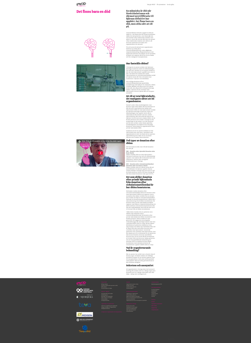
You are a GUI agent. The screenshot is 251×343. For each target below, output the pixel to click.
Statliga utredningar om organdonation (108, 307)
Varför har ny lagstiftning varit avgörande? (109, 305)
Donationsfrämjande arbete (131, 291)
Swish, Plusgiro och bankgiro (106, 297)
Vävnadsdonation (129, 311)
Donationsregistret (129, 288)
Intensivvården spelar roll (131, 287)
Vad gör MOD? (151, 4)
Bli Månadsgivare (104, 295)
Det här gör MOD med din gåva (107, 293)
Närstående (153, 292)
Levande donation (155, 282)
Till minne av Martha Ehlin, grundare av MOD (109, 285)
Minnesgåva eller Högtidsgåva (107, 296)
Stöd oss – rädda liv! (105, 291)
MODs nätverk (104, 287)
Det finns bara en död (130, 305)
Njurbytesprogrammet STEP (156, 284)
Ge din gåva (170, 4)
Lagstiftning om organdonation (107, 303)
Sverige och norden (130, 285)
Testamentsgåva (104, 299)
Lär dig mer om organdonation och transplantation (111, 312)
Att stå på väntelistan (155, 289)
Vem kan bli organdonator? (131, 308)
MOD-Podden (154, 305)
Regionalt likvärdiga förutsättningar (133, 296)
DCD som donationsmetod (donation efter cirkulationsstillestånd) (134, 298)
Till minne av (153, 295)
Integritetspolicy (154, 309)
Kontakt (153, 301)
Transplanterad (154, 291)
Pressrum (153, 299)
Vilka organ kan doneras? (131, 310)
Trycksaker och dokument (156, 303)
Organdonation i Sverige (131, 303)
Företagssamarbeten (105, 300)
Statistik (128, 282)
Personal (153, 296)
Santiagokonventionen (105, 308)
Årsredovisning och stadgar (106, 288)
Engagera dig (154, 307)
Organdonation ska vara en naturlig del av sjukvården (136, 300)
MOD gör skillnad (104, 284)
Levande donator (154, 293)
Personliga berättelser (156, 287)
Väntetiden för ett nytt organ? (131, 307)
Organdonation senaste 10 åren (132, 284)
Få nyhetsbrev (161, 4)
